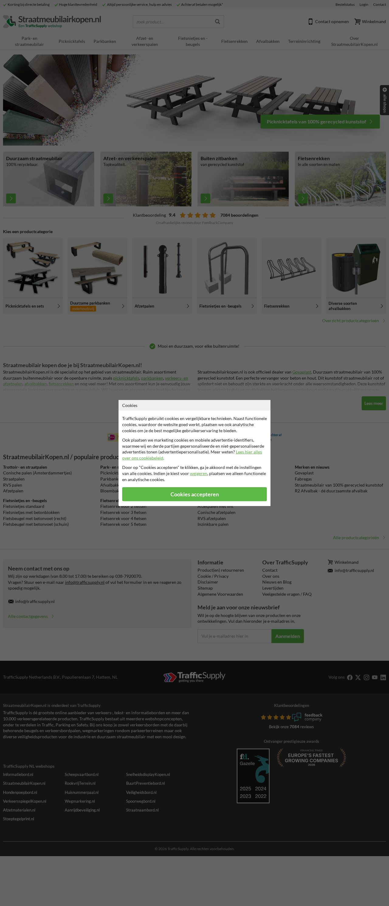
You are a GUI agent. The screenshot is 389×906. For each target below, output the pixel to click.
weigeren (198, 473)
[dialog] (194, 453)
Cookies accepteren (194, 494)
